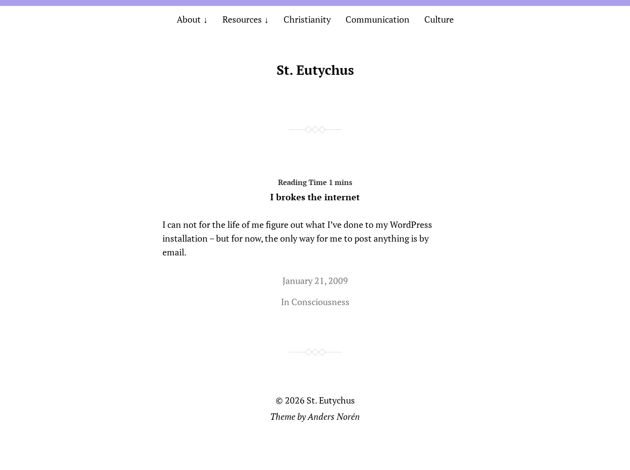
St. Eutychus (315, 70)
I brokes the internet (315, 197)
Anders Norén (334, 416)
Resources (242, 19)
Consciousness (320, 302)
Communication (378, 19)
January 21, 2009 (315, 280)
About (189, 19)
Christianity (307, 19)
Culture (439, 19)
